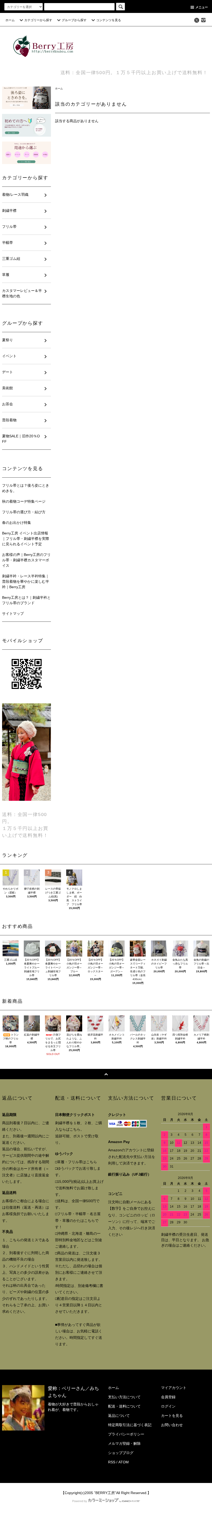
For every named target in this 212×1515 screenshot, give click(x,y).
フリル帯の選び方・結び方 (24, 512)
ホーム (10, 20)
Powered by (79, 1501)
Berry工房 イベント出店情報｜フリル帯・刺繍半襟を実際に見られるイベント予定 (25, 538)
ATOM (123, 1462)
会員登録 (168, 1397)
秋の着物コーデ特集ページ (24, 501)
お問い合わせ (172, 1425)
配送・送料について (124, 1406)
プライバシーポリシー (126, 1434)
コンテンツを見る (108, 20)
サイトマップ (13, 613)
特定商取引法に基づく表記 (130, 1425)
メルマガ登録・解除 (124, 1443)
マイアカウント (173, 1388)
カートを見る (172, 1415)
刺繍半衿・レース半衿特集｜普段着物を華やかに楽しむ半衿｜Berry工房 (25, 581)
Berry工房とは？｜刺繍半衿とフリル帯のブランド (26, 600)
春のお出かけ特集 (16, 522)
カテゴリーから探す (38, 20)
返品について (119, 1415)
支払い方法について (124, 1397)
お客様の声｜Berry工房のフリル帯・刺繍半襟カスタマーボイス (26, 560)
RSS (111, 1462)
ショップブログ (120, 1453)
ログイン (168, 1406)
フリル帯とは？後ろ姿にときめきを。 (25, 488)
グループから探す (74, 20)
